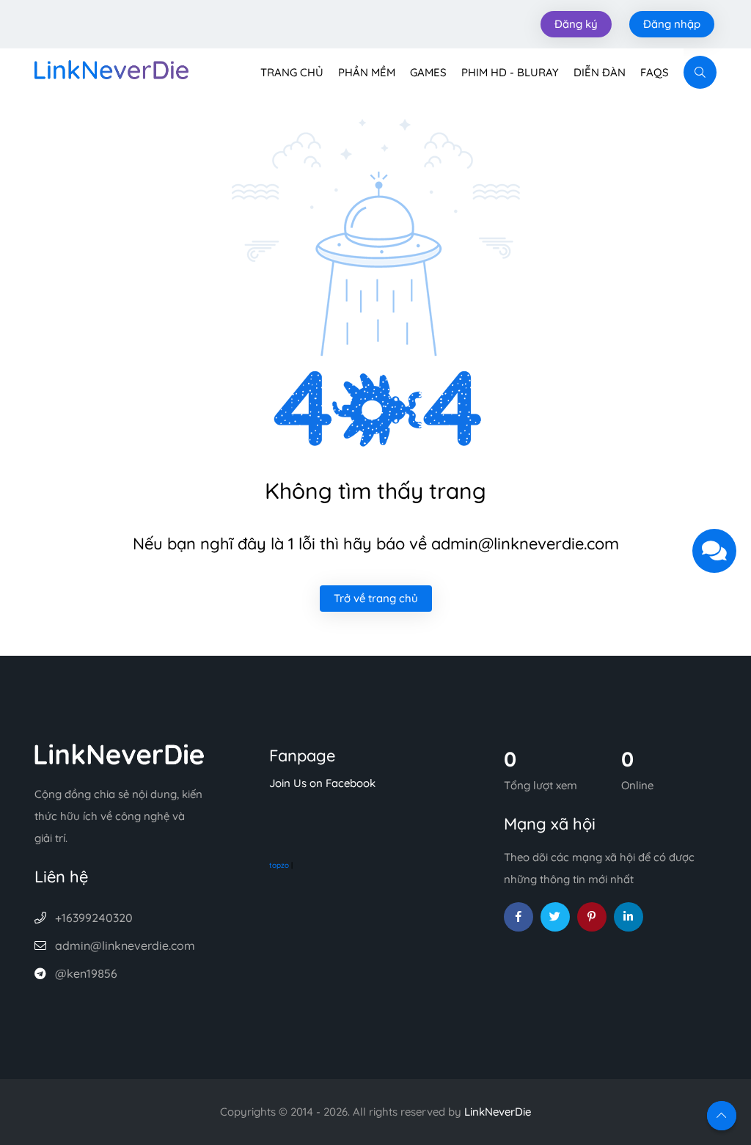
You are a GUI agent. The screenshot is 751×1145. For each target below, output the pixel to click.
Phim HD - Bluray (510, 72)
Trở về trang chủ (376, 598)
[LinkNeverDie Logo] (111, 69)
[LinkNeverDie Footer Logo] (119, 753)
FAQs (654, 72)
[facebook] (518, 917)
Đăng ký (576, 24)
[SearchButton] (700, 72)
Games (428, 72)
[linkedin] (628, 917)
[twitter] (555, 917)
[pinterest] (592, 917)
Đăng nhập (671, 24)
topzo (279, 865)
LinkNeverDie (497, 1112)
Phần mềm (366, 72)
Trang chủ (291, 72)
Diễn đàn (600, 72)
